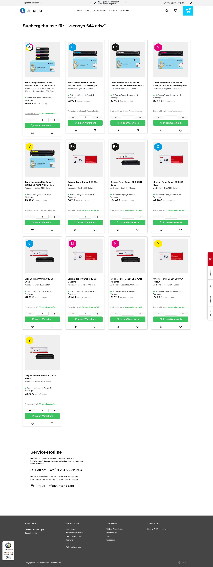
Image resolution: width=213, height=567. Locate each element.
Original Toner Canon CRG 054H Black (126, 183)
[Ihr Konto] (191, 3)
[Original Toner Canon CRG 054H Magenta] (127, 256)
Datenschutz (111, 533)
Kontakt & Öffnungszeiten (157, 529)
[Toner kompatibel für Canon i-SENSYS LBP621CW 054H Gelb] (42, 159)
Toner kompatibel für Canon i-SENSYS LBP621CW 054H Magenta (170, 84)
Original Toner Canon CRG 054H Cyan (40, 280)
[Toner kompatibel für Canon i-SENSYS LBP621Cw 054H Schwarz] (127, 59)
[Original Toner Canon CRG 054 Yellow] (170, 256)
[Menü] (12, 542)
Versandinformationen (74, 533)
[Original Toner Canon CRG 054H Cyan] (42, 256)
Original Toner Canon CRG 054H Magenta (126, 280)
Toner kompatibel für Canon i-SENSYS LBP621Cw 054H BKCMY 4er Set (41, 84)
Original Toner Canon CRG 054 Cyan (168, 183)
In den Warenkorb (43, 125)
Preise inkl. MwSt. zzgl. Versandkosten (83, 111)
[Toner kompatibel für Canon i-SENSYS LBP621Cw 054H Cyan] (85, 59)
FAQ (67, 543)
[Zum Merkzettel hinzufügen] (52, 133)
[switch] (8, 557)
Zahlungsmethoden (73, 536)
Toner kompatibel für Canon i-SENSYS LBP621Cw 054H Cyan (82, 84)
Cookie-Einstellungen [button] (34, 530)
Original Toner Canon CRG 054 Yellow (168, 280)
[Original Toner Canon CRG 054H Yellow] (42, 352)
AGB (108, 536)
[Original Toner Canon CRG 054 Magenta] (85, 256)
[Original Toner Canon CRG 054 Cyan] (170, 159)
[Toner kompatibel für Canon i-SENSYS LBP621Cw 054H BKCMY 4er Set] (42, 59)
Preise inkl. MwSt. (32, 114)
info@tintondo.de (60, 486)
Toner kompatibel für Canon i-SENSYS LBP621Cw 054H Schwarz (127, 84)
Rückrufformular (31, 533)
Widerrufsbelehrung (114, 529)
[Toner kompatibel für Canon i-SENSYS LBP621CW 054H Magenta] (170, 59)
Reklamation (70, 529)
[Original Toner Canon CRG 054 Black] (85, 159)
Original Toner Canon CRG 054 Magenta (83, 280)
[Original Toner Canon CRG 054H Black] (127, 159)
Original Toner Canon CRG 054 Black (83, 183)
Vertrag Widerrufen (73, 547)
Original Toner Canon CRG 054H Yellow (40, 377)
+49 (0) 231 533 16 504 (176, 3)
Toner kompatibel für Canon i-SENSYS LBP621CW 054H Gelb (39, 183)
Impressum (110, 540)
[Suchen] (166, 10)
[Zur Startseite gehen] (31, 11)
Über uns (69, 540)
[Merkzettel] (175, 10)
